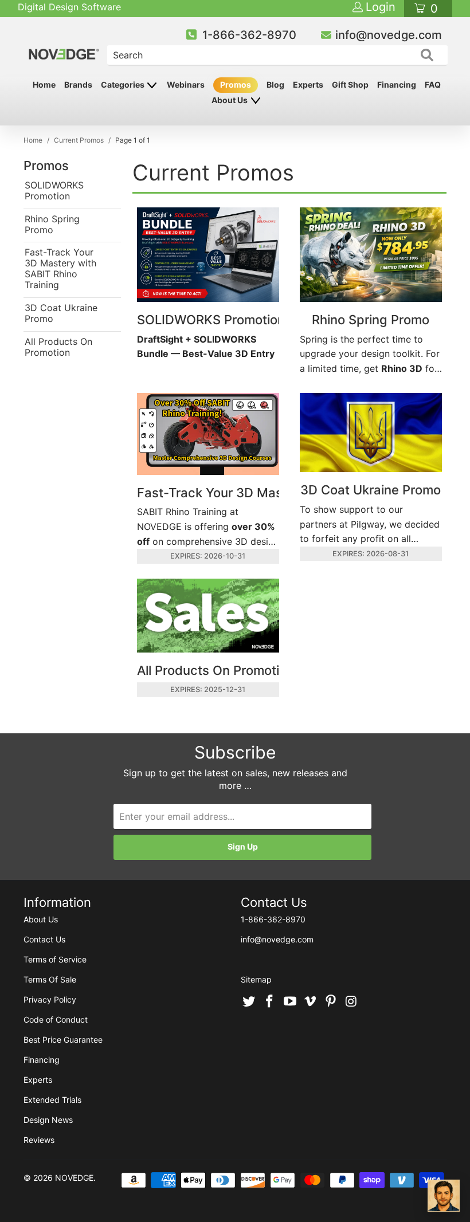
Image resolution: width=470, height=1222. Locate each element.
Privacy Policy (49, 999)
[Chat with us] (444, 1196)
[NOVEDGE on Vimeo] (310, 1002)
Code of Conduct (55, 1019)
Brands (78, 84)
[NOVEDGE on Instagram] (351, 1002)
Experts (308, 84)
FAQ (433, 84)
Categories (123, 84)
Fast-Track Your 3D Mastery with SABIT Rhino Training (60, 268)
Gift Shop (350, 84)
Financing (396, 84)
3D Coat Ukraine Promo (61, 313)
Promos (235, 84)
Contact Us (44, 939)
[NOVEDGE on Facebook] (270, 1002)
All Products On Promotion (58, 347)
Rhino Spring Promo (52, 224)
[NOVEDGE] (64, 44)
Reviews (38, 1140)
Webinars (186, 84)
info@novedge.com (388, 35)
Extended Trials (52, 1100)
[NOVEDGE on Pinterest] (331, 1002)
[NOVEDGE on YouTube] (290, 1002)
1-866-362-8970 (249, 35)
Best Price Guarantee (63, 1039)
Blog (275, 84)
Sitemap (256, 979)
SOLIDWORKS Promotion (54, 191)
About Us (230, 100)
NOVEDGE (74, 1177)
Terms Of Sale (49, 979)
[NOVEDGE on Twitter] (249, 1002)
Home (44, 84)
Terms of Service (55, 959)
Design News (48, 1120)
